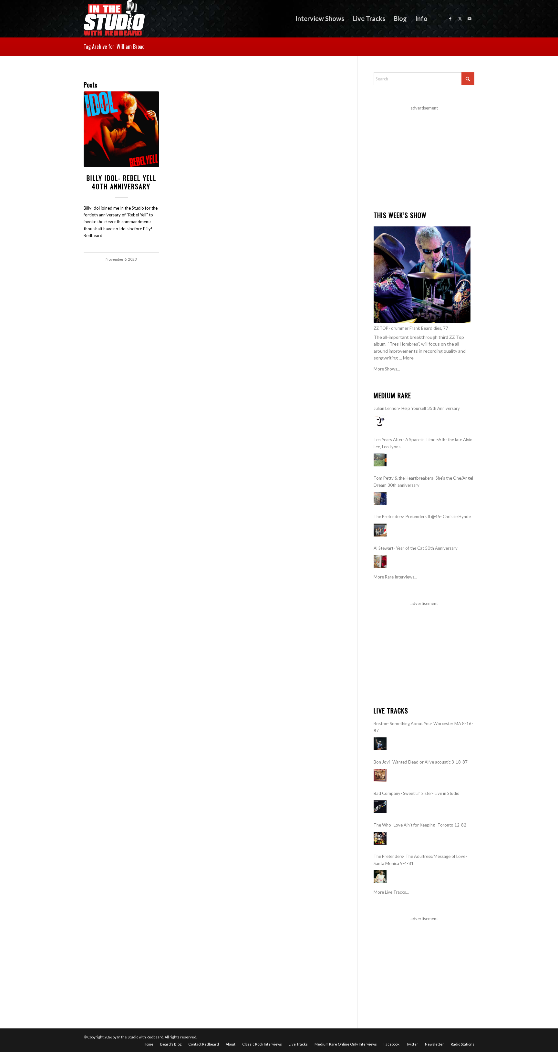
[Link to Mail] (469, 18)
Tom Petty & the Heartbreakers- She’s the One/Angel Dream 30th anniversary (423, 481)
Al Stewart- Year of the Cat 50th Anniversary (416, 548)
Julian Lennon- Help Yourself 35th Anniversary (417, 408)
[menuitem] (319, 18)
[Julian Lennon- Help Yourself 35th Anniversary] (380, 421)
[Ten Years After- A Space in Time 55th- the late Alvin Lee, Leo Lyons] (380, 459)
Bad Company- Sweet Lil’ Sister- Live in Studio (417, 793)
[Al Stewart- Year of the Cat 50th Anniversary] (380, 561)
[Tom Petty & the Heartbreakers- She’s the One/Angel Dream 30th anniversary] (380, 498)
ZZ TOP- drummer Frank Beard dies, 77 (411, 328)
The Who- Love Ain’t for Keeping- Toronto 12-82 (420, 825)
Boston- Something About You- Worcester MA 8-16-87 (423, 727)
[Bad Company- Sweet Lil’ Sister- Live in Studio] (380, 806)
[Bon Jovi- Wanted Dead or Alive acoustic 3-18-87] (380, 775)
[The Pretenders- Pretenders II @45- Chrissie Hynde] (380, 530)
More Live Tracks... (391, 892)
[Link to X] (460, 18)
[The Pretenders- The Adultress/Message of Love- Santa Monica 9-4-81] (380, 876)
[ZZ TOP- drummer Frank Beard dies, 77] (422, 274)
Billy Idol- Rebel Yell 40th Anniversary (121, 182)
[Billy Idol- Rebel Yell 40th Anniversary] (121, 129)
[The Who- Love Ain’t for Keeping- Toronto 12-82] (380, 838)
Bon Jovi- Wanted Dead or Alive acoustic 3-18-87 (421, 762)
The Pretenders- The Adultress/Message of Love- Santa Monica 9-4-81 (420, 860)
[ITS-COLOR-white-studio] (114, 18)
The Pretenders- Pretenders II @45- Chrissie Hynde (422, 516)
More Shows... (387, 368)
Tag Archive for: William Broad (114, 46)
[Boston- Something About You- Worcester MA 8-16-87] (380, 743)
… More (406, 357)
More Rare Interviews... (395, 576)
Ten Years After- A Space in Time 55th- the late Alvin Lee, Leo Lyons (423, 443)
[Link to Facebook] (450, 18)
